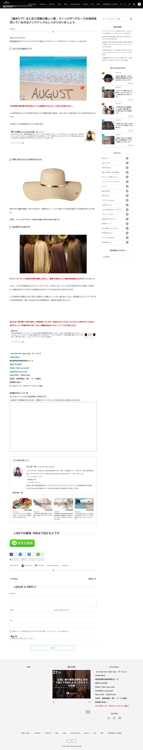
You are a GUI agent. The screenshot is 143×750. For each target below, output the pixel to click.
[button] (139, 4)
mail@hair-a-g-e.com (18, 371)
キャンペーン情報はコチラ (115, 177)
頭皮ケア (24, 559)
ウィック (41, 559)
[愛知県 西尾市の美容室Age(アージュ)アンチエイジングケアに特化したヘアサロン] (6, 3)
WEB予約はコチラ (115, 233)
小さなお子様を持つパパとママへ (115, 209)
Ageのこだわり (115, 163)
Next (91, 578)
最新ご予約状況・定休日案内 (115, 172)
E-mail (56, 610)
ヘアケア (15, 559)
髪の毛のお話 (115, 191)
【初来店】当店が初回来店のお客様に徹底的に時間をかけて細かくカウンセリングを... (71, 682)
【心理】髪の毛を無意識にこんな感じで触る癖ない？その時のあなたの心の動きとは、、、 (123, 110)
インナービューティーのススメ (115, 181)
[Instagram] (129, 4)
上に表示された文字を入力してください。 (22, 638)
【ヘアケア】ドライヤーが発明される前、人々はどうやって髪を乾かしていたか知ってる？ (22, 515)
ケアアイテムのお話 (115, 200)
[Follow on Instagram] (119, 718)
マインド (115, 186)
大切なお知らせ (115, 167)
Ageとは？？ (28, 510)
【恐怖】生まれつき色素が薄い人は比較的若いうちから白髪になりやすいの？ (123, 140)
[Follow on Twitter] (125, 4)
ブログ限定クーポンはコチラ (114, 228)
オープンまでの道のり (115, 237)
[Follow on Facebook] (114, 718)
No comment (40, 565)
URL (11, 620)
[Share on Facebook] (121, 4)
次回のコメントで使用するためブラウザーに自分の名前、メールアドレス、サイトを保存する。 (40, 631)
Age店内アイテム (115, 205)
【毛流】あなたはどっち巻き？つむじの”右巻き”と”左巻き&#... (124, 125)
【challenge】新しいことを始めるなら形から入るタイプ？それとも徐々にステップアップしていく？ (84, 516)
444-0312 (15, 357)
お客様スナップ (115, 223)
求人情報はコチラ (115, 242)
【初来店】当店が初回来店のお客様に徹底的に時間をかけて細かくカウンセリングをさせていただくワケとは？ (63, 516)
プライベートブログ (115, 214)
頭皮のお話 (115, 195)
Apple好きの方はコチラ (115, 219)
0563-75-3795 (16, 364)
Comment (12, 593)
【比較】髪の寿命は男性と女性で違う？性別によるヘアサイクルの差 (42, 515)
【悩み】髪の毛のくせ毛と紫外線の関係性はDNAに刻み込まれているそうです (123, 78)
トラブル (32, 559)
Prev (15, 578)
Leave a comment (54, 565)
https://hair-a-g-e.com (19, 368)
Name (11, 610)
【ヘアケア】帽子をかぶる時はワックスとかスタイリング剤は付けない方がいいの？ (123, 93)
